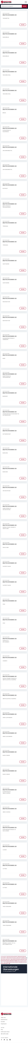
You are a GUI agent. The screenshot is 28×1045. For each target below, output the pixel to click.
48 (11, 959)
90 (23, 962)
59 (1, 960)
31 (11, 958)
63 (7, 960)
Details (22, 24)
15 (14, 956)
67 (13, 960)
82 (10, 962)
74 (24, 960)
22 (23, 956)
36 (19, 958)
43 (3, 959)
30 (10, 958)
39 (23, 958)
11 (10, 956)
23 (25, 956)
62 (5, 960)
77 (3, 962)
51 (15, 959)
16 (16, 956)
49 (13, 959)
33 (14, 958)
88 (20, 962)
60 (3, 960)
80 (7, 962)
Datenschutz (4, 1019)
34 (16, 958)
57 (24, 959)
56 (23, 959)
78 (4, 962)
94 (3, 963)
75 (25, 960)
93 (1, 963)
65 (10, 960)
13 (12, 956)
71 (19, 960)
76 (1, 962)
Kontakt (3, 1021)
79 (6, 962)
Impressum (4, 1024)
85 (15, 962)
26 (4, 958)
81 (9, 962)
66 (12, 960)
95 (4, 963)
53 (18, 959)
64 (9, 960)
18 (18, 956)
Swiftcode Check (5, 1031)
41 (26, 958)
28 (7, 958)
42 (1, 959)
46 (8, 959)
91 (24, 962)
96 (6, 963)
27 (6, 958)
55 (21, 959)
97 (7, 963)
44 (4, 959)
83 (12, 962)
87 (18, 962)
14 (13, 956)
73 (22, 960)
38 (22, 958)
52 (17, 959)
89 (21, 962)
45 (6, 959)
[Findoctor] (7, 2)
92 (25, 962)
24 (1, 958)
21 (22, 956)
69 (16, 960)
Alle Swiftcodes (4, 1034)
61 (4, 960)
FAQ (2, 1029)
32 (13, 958)
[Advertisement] (14, 989)
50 (14, 959)
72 (21, 960)
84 (13, 962)
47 (9, 959)
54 (20, 959)
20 (21, 956)
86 (16, 962)
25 (3, 958)
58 (26, 959)
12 (11, 956)
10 (9, 956)
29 (9, 958)
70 (18, 960)
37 (20, 958)
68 (15, 960)
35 (17, 958)
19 (19, 956)
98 (9, 963)
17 (17, 956)
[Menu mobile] (26, 2)
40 (25, 958)
